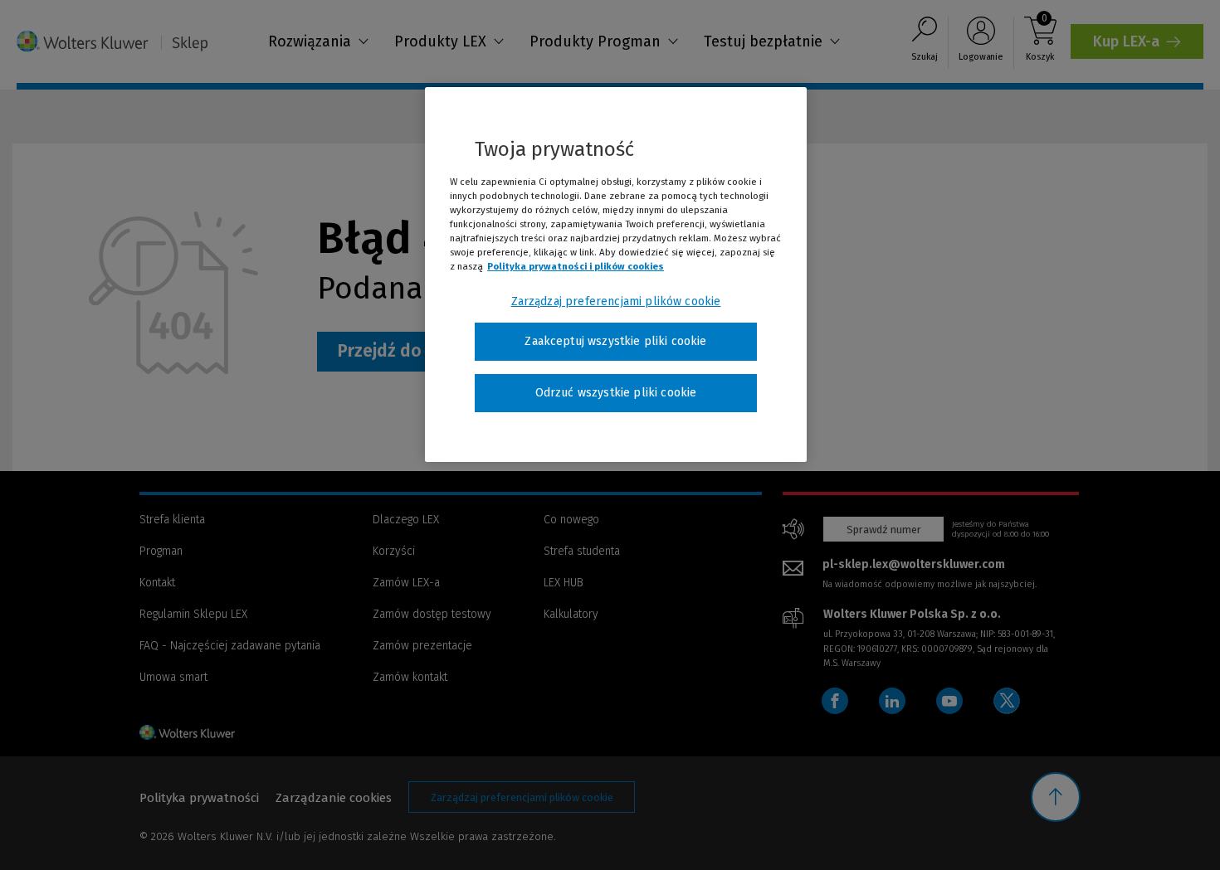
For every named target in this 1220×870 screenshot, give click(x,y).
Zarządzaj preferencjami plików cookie (616, 301)
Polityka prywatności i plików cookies (575, 266)
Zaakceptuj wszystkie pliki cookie (615, 341)
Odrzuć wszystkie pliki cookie (616, 393)
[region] (616, 274)
